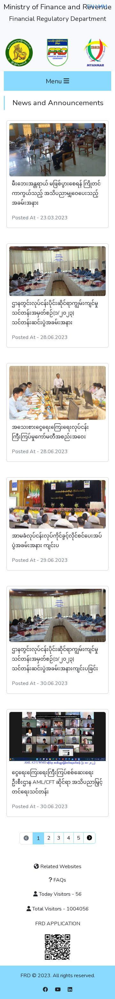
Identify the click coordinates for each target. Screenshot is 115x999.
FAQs (59, 880)
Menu (55, 81)
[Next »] (89, 838)
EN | (92, 6)
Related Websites (60, 866)
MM (102, 6)
